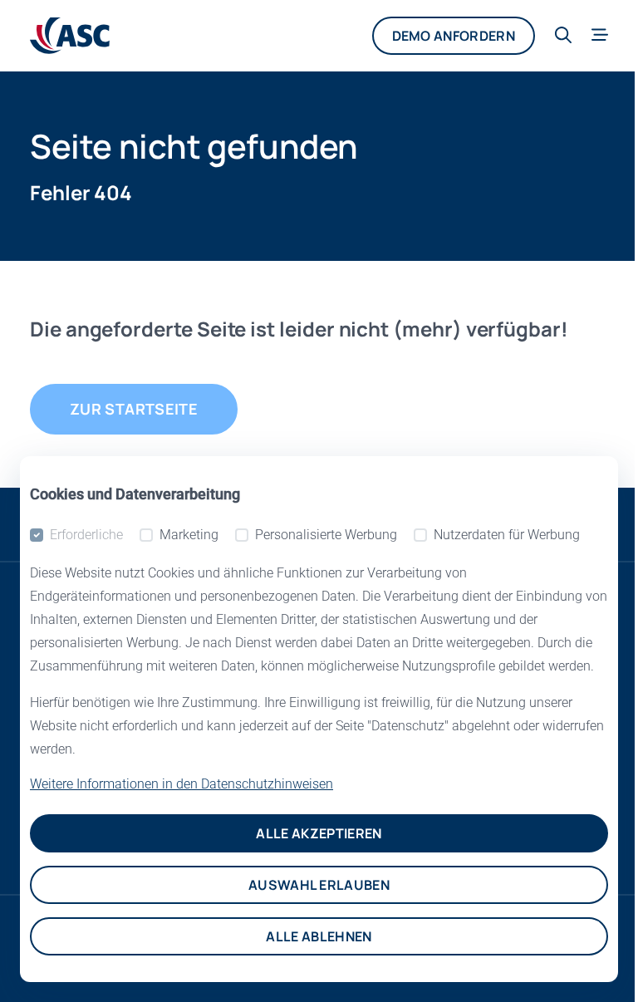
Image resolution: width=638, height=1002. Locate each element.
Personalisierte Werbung (326, 535)
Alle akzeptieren (318, 833)
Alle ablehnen (318, 936)
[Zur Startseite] (70, 35)
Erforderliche (86, 535)
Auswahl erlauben (319, 885)
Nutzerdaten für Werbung (507, 535)
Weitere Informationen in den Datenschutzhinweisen (181, 784)
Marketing (189, 535)
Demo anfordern (453, 36)
